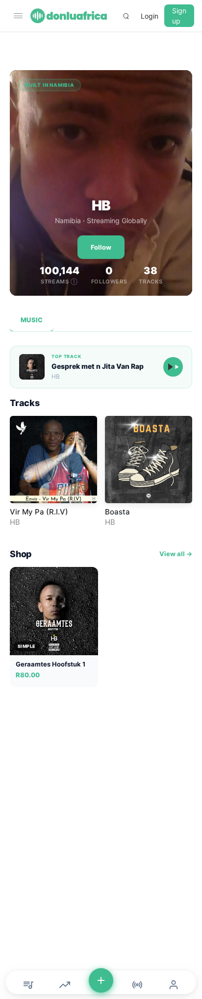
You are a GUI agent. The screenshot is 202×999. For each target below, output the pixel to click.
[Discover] (28, 985)
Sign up (179, 15)
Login (149, 16)
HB (15, 522)
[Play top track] (173, 367)
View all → (175, 554)
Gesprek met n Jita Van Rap (97, 366)
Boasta (117, 511)
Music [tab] (32, 320)
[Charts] (65, 985)
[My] (173, 985)
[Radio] (137, 985)
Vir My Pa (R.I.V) (39, 511)
